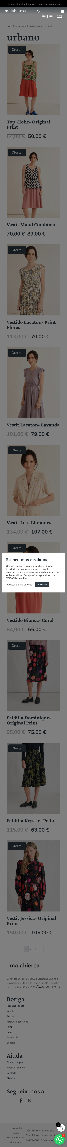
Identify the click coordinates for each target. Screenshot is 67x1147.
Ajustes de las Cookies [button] (19, 584)
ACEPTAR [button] (42, 584)
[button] (59, 1139)
